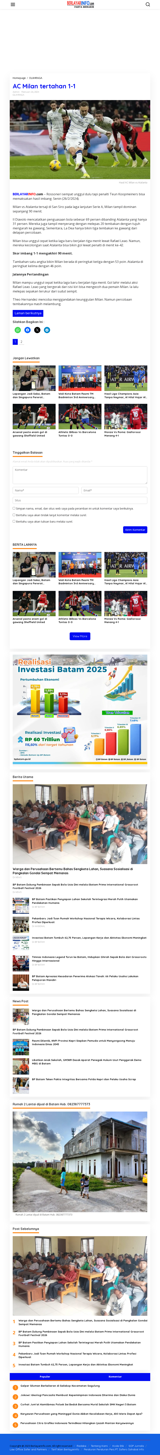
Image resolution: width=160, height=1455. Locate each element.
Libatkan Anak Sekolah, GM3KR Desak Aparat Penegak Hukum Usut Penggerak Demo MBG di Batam (86, 1061)
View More (80, 636)
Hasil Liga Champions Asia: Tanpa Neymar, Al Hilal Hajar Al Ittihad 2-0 (125, 395)
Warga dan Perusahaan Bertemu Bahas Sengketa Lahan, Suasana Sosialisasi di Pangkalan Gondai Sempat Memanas (73, 871)
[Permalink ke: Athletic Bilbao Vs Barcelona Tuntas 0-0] (80, 416)
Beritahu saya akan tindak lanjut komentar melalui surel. (51, 515)
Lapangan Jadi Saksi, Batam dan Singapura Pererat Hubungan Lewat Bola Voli (31, 395)
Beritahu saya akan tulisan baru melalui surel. (44, 521)
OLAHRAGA (18, 94)
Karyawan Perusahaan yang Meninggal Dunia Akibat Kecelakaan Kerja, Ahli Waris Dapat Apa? (81, 1413)
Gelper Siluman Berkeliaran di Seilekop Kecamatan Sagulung (60, 1385)
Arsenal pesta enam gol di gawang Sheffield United (30, 433)
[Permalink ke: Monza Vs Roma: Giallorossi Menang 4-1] (125, 416)
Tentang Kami (99, 1445)
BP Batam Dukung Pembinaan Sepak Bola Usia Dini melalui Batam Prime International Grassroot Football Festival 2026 (75, 886)
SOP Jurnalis (136, 1445)
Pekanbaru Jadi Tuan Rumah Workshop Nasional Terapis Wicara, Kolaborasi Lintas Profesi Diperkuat (86, 920)
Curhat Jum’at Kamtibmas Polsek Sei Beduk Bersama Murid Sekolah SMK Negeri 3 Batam (78, 1404)
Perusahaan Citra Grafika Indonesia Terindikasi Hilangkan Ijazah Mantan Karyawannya (77, 1423)
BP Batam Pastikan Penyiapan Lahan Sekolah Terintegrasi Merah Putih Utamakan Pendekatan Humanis (85, 901)
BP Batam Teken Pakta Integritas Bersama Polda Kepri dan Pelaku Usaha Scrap (84, 1079)
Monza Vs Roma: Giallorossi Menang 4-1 (122, 433)
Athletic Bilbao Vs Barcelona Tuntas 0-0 (77, 433)
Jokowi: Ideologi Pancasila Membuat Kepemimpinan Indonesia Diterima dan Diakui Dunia (77, 1395)
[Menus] (13, 4)
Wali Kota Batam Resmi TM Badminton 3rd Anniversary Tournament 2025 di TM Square (79, 395)
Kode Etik (118, 1445)
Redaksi (81, 1445)
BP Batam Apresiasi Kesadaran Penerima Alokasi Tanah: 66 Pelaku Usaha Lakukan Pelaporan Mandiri (85, 978)
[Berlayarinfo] (80, 4)
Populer (45, 1376)
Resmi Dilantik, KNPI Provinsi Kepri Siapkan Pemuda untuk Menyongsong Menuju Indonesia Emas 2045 (83, 1042)
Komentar (115, 1376)
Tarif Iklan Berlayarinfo (65, 1449)
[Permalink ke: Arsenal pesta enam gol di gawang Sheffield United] (34, 416)
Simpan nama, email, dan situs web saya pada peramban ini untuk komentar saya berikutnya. (74, 508)
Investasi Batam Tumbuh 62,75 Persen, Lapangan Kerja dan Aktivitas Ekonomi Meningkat (89, 937)
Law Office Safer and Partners (28, 1449)
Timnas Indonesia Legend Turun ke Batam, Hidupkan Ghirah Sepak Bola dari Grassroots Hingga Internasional (89, 958)
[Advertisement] (80, 41)
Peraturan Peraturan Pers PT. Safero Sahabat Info (114, 1449)
